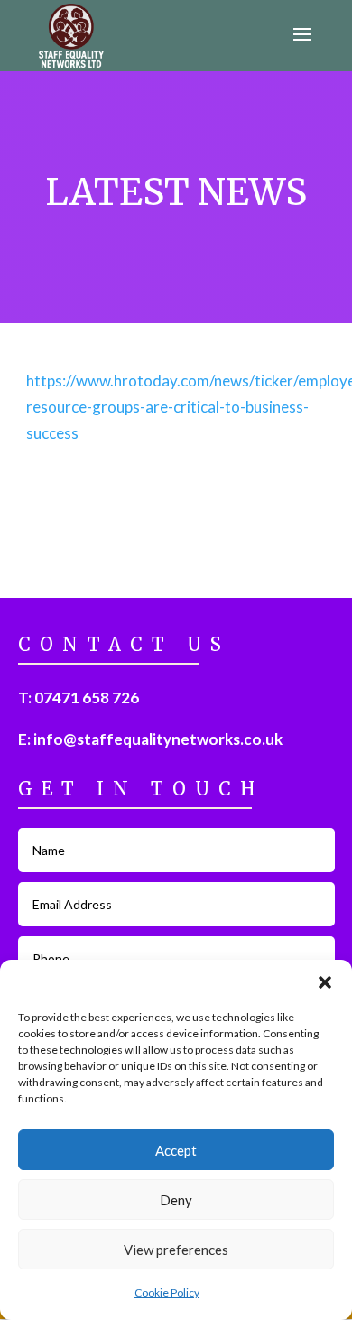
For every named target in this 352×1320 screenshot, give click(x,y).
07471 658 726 (86, 697)
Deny (176, 1200)
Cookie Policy (166, 1292)
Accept (176, 1150)
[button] (325, 982)
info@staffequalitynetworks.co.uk (158, 739)
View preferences (176, 1249)
